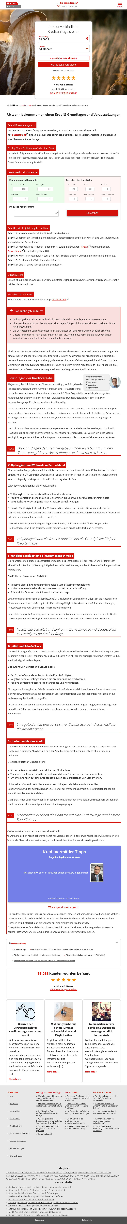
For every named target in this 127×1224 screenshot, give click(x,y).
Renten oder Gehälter (18, 185)
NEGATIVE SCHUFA (72, 1175)
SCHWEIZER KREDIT (23, 1178)
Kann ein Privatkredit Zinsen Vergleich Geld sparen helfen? (105, 1106)
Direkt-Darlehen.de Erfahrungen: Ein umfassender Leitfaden (75, 1121)
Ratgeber (14, 1104)
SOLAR (35, 1178)
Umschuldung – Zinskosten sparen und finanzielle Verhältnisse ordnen (49, 1098)
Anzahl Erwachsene (107, 195)
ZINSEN (91, 1178)
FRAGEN (73, 1172)
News (12, 1096)
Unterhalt (14, 195)
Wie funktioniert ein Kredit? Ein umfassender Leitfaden (37, 955)
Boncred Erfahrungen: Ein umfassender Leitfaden (77, 1127)
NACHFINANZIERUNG (44, 1175)
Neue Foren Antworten (19, 1133)
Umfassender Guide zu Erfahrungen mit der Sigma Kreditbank (76, 1106)
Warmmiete (72, 185)
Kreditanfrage (20, 949)
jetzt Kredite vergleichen (63, 64)
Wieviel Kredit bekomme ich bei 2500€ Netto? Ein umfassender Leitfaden (44, 960)
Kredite (86, 185)
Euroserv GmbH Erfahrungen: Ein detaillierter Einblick (33, 1205)
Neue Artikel (15, 1111)
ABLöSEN (10, 1172)
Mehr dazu (14, 1079)
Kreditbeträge (16, 1126)
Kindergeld (40, 185)
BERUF (40, 1172)
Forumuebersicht (45, 1134)
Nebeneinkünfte (41, 195)
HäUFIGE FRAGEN (86, 1172)
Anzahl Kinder (89, 195)
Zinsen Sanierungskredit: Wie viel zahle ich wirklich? (105, 1112)
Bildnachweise (16, 1156)
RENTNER (99, 1175)
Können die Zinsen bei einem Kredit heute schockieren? (103, 1121)
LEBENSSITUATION (26, 1175)
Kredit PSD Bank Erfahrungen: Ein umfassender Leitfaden (34, 1211)
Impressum (39, 1220)
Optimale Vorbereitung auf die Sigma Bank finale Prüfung (49, 1105)
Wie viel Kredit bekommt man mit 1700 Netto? (85, 955)
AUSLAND (32, 1172)
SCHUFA (107, 1175)
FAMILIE (66, 1172)
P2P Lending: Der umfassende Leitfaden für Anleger (47, 1113)
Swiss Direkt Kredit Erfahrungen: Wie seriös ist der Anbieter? (106, 1128)
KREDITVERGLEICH (102, 1172)
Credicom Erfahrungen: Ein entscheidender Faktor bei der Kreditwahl (77, 1098)
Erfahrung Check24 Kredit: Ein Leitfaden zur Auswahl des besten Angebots (42, 1208)
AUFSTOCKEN (21, 1172)
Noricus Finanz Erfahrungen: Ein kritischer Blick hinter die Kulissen (38, 1215)
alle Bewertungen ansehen (63, 92)
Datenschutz (87, 1220)
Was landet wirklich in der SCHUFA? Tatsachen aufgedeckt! (105, 1098)
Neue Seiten (15, 1118)
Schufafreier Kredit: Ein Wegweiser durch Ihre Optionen (47, 1128)
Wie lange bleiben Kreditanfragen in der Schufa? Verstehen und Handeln (49, 1121)
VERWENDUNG (60, 1178)
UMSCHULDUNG (46, 1178)
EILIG (45, 1172)
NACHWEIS (59, 1175)
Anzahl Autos (72, 195)
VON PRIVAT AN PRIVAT (77, 1178)
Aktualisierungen (17, 1148)
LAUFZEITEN (11, 1175)
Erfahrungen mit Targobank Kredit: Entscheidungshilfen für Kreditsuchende (43, 1202)
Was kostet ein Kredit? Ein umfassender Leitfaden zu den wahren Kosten (62, 949)
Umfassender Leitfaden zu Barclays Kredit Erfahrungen (77, 1112)
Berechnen (92, 213)
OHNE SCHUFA (88, 1175)
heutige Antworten (18, 1141)
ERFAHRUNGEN (55, 1172)
